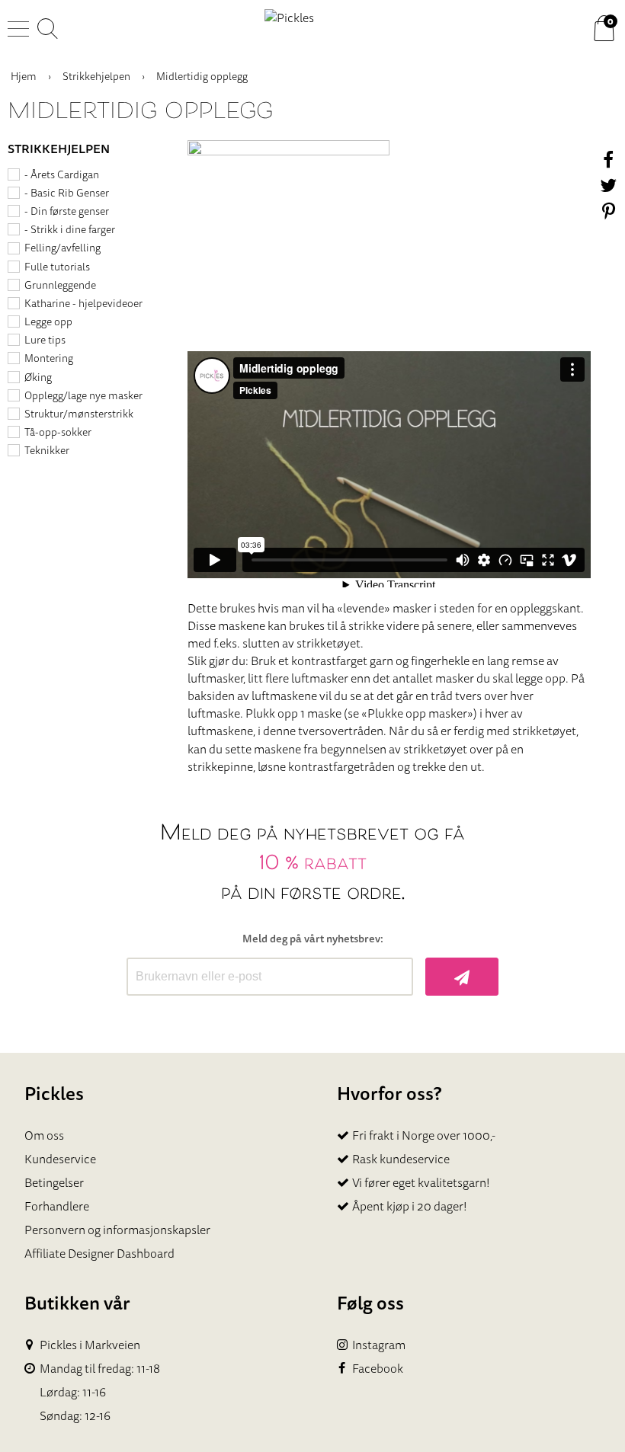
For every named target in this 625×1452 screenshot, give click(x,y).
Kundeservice (60, 1159)
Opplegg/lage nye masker (83, 395)
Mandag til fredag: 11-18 (100, 1368)
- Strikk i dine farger (69, 229)
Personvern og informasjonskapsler (117, 1229)
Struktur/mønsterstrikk (78, 413)
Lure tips (45, 339)
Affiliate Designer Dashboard (99, 1253)
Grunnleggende (60, 285)
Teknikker (46, 450)
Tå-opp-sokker (57, 432)
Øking (38, 377)
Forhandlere (56, 1206)
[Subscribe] (462, 977)
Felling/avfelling (62, 247)
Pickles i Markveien (90, 1345)
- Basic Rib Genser (66, 192)
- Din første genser (66, 211)
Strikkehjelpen (96, 76)
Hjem (24, 76)
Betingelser (54, 1182)
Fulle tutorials (57, 266)
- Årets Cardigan (61, 174)
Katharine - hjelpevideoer (83, 303)
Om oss (44, 1135)
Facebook (377, 1368)
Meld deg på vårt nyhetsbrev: (312, 939)
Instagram (378, 1345)
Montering (48, 358)
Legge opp (48, 321)
